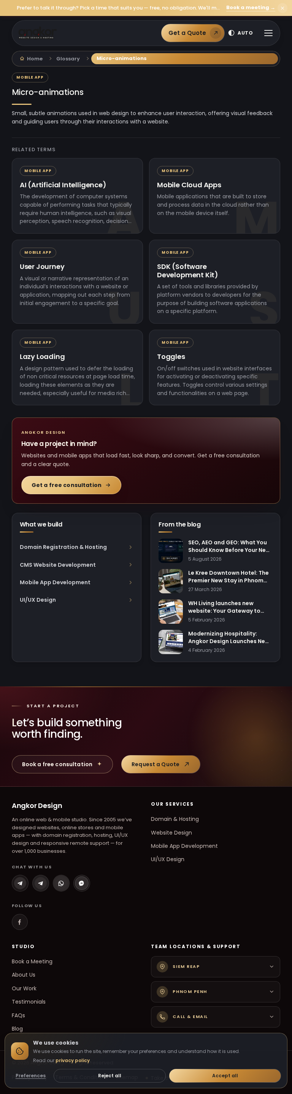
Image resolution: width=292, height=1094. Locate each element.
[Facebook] (20, 922)
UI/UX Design (167, 859)
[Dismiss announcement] (282, 8)
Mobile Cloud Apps (189, 185)
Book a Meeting (32, 961)
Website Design (171, 832)
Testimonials (29, 1001)
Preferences (31, 1075)
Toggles (171, 357)
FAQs (18, 1015)
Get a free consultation (67, 485)
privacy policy (73, 1060)
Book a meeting (250, 8)
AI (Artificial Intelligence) (63, 185)
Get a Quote (187, 33)
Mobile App (30, 77)
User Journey (42, 266)
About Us (23, 975)
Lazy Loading (42, 357)
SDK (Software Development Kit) (187, 270)
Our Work (24, 988)
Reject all (109, 1075)
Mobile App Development (184, 846)
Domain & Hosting (175, 819)
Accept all (225, 1075)
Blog (17, 1028)
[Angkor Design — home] (37, 33)
